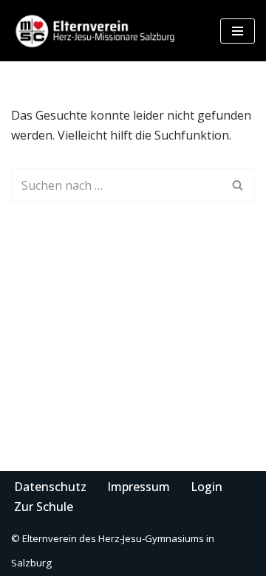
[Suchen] (238, 185)
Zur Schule (43, 506)
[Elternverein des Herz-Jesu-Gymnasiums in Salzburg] (96, 30)
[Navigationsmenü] (237, 31)
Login (206, 487)
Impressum (138, 487)
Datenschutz (50, 487)
